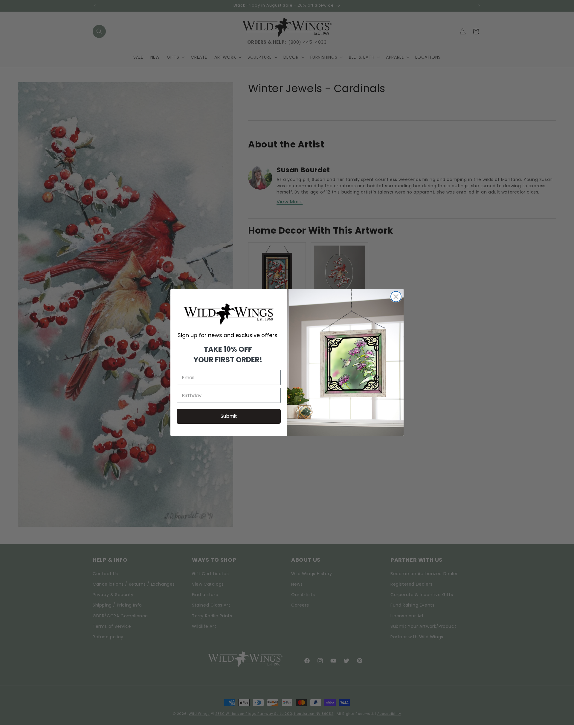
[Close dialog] (396, 296)
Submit (229, 416)
